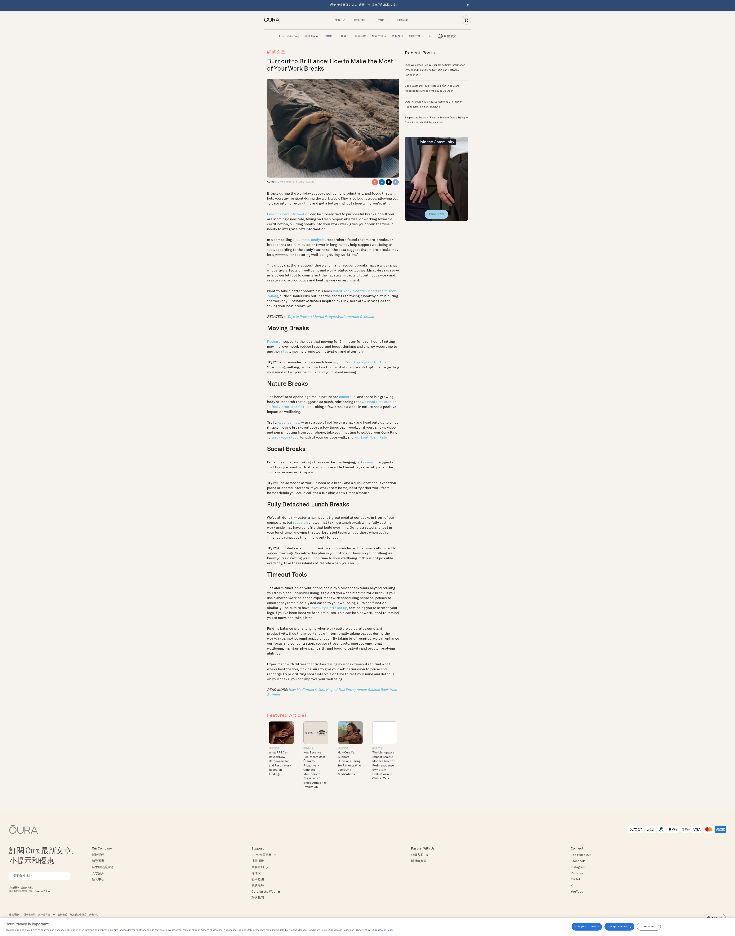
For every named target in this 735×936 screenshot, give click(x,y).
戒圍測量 (258, 861)
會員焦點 (360, 36)
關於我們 (98, 855)
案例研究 (308, 748)
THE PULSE (289, 36)
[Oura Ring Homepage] (273, 19)
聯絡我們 (258, 897)
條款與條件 (15, 915)
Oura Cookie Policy (383, 930)
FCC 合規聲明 (60, 915)
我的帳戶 (258, 885)
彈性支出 (258, 873)
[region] (367, 927)
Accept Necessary (619, 926)
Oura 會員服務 (262, 855)
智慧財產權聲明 (78, 915)
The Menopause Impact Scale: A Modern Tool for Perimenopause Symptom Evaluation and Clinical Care (383, 765)
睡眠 (329, 36)
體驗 (381, 20)
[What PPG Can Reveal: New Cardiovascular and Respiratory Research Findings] (281, 732)
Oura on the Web (263, 891)
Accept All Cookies (587, 926)
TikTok (576, 879)
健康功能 (359, 20)
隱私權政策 (29, 915)
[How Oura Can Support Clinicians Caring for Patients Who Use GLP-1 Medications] (350, 732)
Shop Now (436, 214)
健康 (343, 36)
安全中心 (93, 915)
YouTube (577, 891)
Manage (649, 926)
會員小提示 (379, 36)
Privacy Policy (42, 891)
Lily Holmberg (285, 181)
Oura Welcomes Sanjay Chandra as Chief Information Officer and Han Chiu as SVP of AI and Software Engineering (435, 70)
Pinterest (578, 873)
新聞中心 (98, 879)
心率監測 (258, 879)
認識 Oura (311, 36)
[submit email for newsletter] (66, 876)
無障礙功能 (44, 915)
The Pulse (581, 855)
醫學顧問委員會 (102, 867)
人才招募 (98, 873)
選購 (338, 20)
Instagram (578, 867)
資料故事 (397, 36)
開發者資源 (418, 861)
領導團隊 (98, 861)
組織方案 (402, 20)
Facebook (578, 861)
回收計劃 (258, 867)
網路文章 (276, 52)
